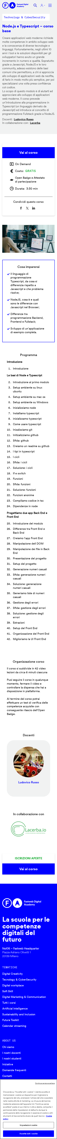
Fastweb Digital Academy (22, 903)
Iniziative (7, 1064)
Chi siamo (8, 1047)
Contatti (7, 1076)
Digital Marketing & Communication (24, 996)
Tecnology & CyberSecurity (19, 979)
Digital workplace (13, 985)
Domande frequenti (14, 1070)
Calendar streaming (14, 1025)
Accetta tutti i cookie (28, 1133)
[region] (28, 1109)
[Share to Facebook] (21, 208)
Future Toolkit (10, 1020)
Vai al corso (28, 152)
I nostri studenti (11, 1058)
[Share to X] (27, 208)
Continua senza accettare (45, 1083)
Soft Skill (7, 991)
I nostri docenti (11, 1052)
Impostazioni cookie (28, 1125)
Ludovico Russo (24, 119)
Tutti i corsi (9, 1002)
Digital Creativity (12, 973)
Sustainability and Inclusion (18, 1014)
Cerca (35, 5)
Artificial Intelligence (15, 1008)
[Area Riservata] (43, 5)
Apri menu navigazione (50, 5)
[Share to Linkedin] (33, 208)
